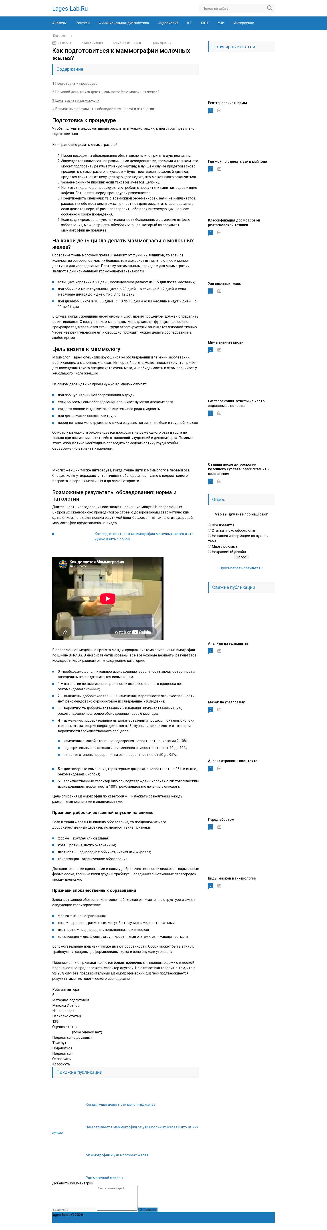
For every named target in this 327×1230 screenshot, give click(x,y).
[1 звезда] (54, 1032)
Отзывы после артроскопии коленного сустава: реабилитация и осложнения (238, 469)
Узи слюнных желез (225, 284)
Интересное (244, 23)
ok (222, 1226)
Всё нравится (223, 525)
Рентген (83, 23)
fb (241, 1226)
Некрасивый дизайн (229, 552)
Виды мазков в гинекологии (232, 878)
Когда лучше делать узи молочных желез (120, 1104)
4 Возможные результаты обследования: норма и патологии (103, 109)
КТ (189, 23)
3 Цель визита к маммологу (75, 100)
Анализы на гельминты (228, 643)
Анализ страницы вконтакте (232, 761)
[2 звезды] (58, 1032)
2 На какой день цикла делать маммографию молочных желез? (105, 92)
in (261, 1226)
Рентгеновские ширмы (227, 103)
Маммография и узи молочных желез (117, 1155)
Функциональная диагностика (124, 23)
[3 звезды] (62, 1032)
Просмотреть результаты (241, 568)
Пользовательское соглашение (165, 1215)
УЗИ (221, 23)
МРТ (205, 23)
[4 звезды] (65, 1032)
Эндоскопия (168, 23)
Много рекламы (225, 546)
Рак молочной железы (104, 1178)
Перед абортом (221, 819)
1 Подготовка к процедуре (74, 83)
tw (251, 1226)
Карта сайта (202, 1215)
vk (271, 1226)
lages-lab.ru (70, 8)
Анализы (59, 23)
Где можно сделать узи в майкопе (237, 161)
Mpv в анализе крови (225, 342)
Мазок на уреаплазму (226, 702)
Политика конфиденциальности (111, 1215)
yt (232, 1226)
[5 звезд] (69, 1032)
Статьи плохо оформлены (233, 530)
